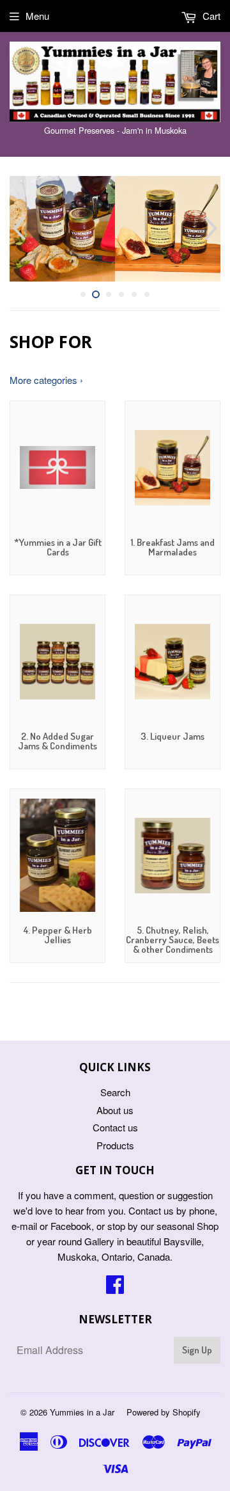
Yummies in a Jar (82, 1412)
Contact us (115, 1127)
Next (212, 229)
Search (115, 1092)
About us (115, 1110)
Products (115, 1145)
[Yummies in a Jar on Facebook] (115, 1288)
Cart (210, 15)
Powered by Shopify (163, 1412)
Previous (18, 229)
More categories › (46, 380)
